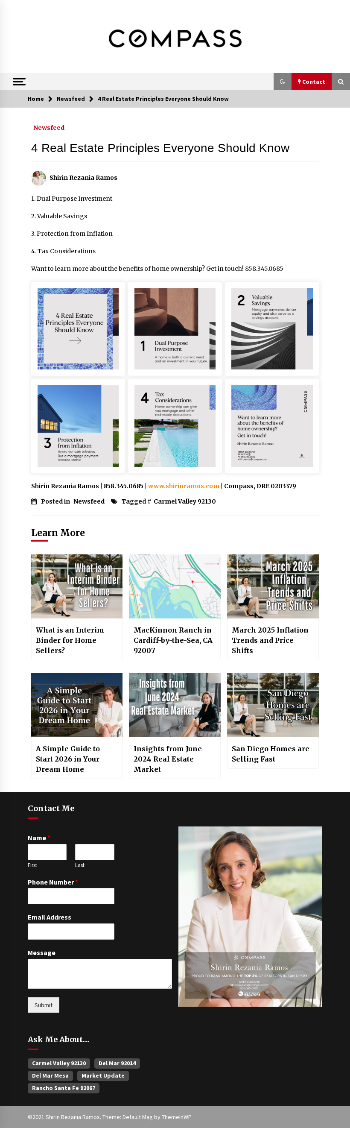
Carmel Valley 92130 (185, 501)
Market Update (103, 1075)
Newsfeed (48, 127)
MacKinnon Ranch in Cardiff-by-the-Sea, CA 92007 (173, 640)
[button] (283, 81)
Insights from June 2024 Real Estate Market (168, 758)
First (32, 865)
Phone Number (53, 882)
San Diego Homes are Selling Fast (270, 753)
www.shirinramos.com (183, 486)
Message (41, 952)
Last (80, 865)
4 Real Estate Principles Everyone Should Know (160, 148)
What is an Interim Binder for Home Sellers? (70, 640)
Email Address (49, 917)
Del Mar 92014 (117, 1063)
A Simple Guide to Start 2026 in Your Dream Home (68, 758)
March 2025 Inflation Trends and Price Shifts (270, 640)
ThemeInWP (177, 1117)
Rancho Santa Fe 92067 (63, 1088)
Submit (43, 1005)
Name (39, 837)
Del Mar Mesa (50, 1075)
